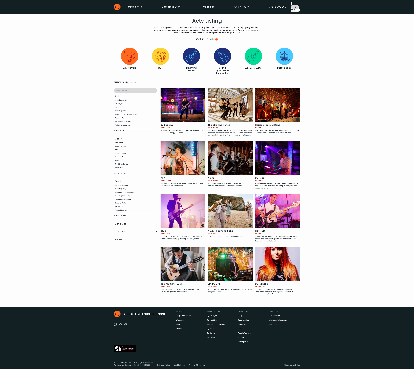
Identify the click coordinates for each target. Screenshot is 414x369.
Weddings (209, 7)
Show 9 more (120, 173)
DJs (116, 107)
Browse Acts (134, 7)
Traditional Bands (121, 164)
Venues (179, 328)
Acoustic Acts (120, 118)
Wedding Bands (121, 100)
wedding (216, 30)
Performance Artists (122, 125)
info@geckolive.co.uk (278, 320)
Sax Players (119, 104)
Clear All (133, 82)
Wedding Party (120, 189)
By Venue (211, 337)
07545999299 (274, 316)
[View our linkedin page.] (131, 324)
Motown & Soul (120, 146)
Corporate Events (172, 7)
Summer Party (120, 203)
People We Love (244, 333)
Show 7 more (120, 216)
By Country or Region (216, 324)
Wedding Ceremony (122, 196)
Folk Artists (119, 167)
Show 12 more (120, 131)
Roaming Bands (121, 111)
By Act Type (212, 316)
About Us (242, 324)
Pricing (241, 337)
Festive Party (120, 206)
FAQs (212, 33)
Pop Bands (119, 160)
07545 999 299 (277, 7)
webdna (296, 365)
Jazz (116, 150)
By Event (210, 328)
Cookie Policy (179, 365)
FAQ (240, 328)
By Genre (211, 333)
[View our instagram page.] (115, 324)
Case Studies (243, 320)
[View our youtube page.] (125, 324)
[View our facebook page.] (120, 324)
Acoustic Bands (120, 153)
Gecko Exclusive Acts (123, 121)
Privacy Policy (163, 365)
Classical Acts (120, 157)
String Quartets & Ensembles (126, 114)
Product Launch (121, 210)
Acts (178, 324)
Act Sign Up (243, 341)
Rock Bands (119, 143)
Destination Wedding (123, 199)
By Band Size (212, 320)
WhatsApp (273, 324)
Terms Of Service (197, 365)
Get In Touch (241, 7)
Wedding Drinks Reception (125, 192)
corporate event (230, 30)
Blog (240, 316)
